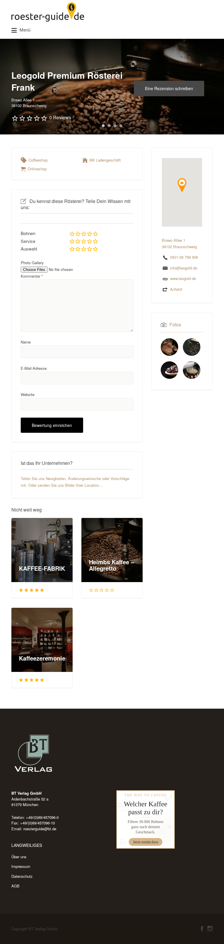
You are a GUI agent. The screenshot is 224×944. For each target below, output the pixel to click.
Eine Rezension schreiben (169, 88)
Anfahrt (176, 289)
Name (26, 342)
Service (28, 241)
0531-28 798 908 (184, 257)
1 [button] (103, 125)
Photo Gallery (32, 262)
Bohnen (28, 233)
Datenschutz (22, 876)
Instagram (210, 928)
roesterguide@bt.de (39, 828)
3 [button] (114, 125)
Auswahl (29, 249)
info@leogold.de (183, 268)
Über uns (19, 856)
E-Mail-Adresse (34, 368)
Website (27, 394)
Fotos (175, 324)
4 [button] (120, 125)
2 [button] (109, 125)
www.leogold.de (183, 278)
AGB (15, 886)
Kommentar (32, 276)
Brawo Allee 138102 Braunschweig (28, 102)
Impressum (20, 866)
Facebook (202, 928)
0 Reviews (60, 117)
